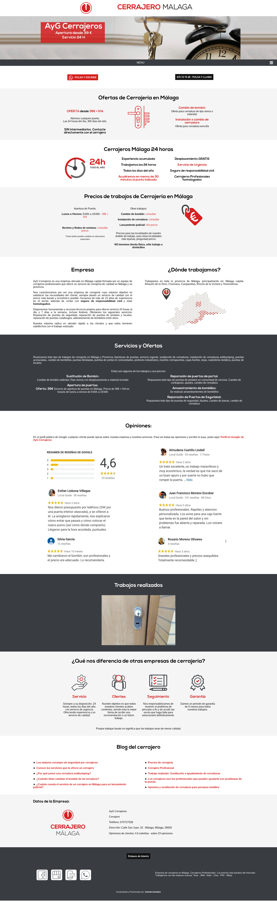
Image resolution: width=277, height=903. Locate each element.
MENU (140, 62)
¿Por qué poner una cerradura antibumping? (63, 773)
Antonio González (153, 892)
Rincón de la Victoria (208, 284)
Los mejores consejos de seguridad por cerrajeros (67, 762)
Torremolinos (230, 284)
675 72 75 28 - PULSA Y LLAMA (194, 77)
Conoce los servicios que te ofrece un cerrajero (65, 768)
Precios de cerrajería (160, 762)
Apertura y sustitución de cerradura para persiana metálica (183, 787)
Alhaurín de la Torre (156, 284)
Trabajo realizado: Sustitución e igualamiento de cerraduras (184, 773)
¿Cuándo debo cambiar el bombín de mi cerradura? (67, 779)
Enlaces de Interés (138, 856)
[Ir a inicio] (86, 13)
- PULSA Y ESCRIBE (85, 77)
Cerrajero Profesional (161, 768)
